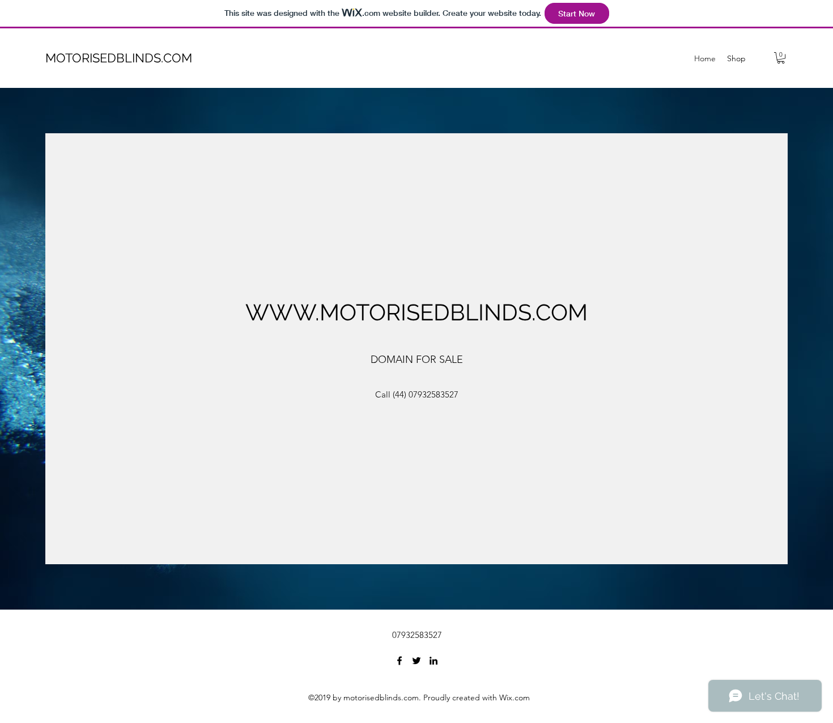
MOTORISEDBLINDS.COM (118, 57)
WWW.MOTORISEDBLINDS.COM (416, 312)
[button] (781, 58)
